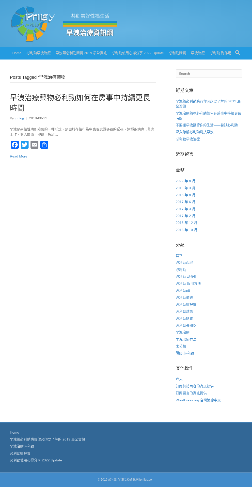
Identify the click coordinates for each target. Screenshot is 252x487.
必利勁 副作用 (220, 53)
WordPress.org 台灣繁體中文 (198, 400)
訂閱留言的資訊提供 (191, 393)
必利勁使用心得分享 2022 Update (138, 53)
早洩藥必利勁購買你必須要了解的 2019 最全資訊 (47, 439)
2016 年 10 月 (186, 230)
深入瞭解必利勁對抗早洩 (195, 132)
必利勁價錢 (184, 297)
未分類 (181, 346)
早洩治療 (198, 53)
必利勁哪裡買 (186, 304)
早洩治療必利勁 (22, 446)
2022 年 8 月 (185, 181)
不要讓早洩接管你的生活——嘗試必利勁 (207, 125)
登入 (179, 379)
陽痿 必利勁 (185, 353)
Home (17, 53)
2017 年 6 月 (185, 202)
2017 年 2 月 (185, 216)
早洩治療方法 (186, 339)
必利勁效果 (184, 311)
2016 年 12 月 (186, 223)
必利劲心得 (184, 263)
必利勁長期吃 (186, 325)
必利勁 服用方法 (188, 283)
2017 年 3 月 (185, 209)
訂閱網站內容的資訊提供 (195, 386)
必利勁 (181, 270)
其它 (179, 256)
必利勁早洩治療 (39, 53)
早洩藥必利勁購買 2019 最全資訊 (81, 53)
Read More (18, 156)
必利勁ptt (183, 290)
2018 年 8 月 (185, 195)
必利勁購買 (177, 53)
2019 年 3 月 (185, 188)
